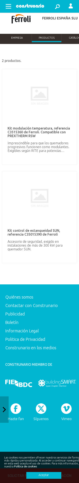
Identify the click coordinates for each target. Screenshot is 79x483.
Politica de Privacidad (25, 339)
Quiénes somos (19, 297)
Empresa (17, 37)
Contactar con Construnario (31, 305)
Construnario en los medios (30, 347)
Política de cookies (25, 466)
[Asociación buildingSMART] (57, 383)
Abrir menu (8, 6)
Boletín (12, 322)
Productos (47, 37)
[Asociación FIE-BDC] (18, 383)
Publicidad (15, 313)
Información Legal (22, 330)
